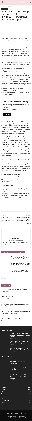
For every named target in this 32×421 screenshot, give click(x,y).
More (25, 413)
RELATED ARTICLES (7, 252)
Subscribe (7, 114)
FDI (21, 413)
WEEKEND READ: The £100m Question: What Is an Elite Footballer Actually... (20, 335)
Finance (7, 413)
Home (2, 6)
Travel (12, 413)
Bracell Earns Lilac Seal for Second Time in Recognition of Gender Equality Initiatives (20, 264)
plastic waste (14, 57)
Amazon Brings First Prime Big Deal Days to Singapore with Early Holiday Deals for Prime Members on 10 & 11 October (24, 220)
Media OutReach (13, 38)
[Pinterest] (9, 25)
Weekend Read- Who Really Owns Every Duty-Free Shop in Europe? (19, 349)
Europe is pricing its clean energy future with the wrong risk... (19, 342)
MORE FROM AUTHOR (19, 252)
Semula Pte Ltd (4, 40)
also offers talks (13, 163)
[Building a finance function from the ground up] (5, 369)
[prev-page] (2, 278)
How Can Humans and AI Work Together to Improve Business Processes (18, 376)
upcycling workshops (12, 166)
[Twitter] (6, 25)
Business (13, 412)
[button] (2, 2)
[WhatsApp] (13, 25)
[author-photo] (16, 236)
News (4, 412)
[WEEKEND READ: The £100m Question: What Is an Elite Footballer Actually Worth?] (5, 335)
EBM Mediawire (8, 6)
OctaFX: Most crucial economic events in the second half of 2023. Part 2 (8, 219)
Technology (17, 413)
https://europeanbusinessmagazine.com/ (16, 240)
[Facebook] (2, 25)
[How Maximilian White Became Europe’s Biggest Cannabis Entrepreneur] (5, 361)
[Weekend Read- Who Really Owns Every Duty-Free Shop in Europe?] (5, 350)
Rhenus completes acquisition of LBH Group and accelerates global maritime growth (19, 272)
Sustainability (19, 412)
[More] (16, 25)
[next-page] (5, 278)
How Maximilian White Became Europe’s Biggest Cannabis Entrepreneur (19, 361)
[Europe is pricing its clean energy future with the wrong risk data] (5, 343)
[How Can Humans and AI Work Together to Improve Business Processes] (5, 376)
